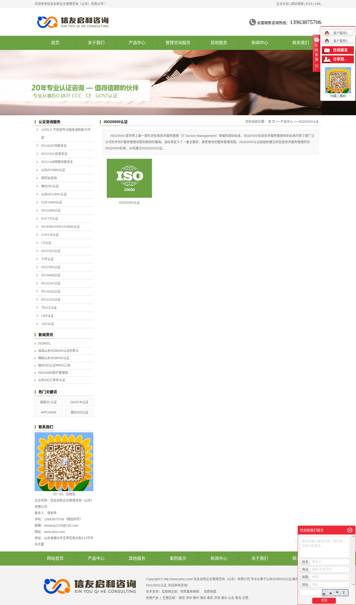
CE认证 (46, 243)
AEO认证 (47, 324)
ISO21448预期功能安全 (57, 162)
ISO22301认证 (50, 283)
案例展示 (178, 558)
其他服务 (219, 42)
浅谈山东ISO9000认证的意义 (58, 351)
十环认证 (47, 259)
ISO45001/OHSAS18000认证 (60, 227)
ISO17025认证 (50, 251)
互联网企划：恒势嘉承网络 (180, 592)
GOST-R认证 (50, 235)
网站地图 (297, 4)
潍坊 (203, 598)
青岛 (238, 598)
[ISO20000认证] (129, 178)
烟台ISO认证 (50, 186)
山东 (231, 598)
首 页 (271, 122)
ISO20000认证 (50, 275)
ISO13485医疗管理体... (54, 373)
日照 (245, 598)
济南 (217, 598)
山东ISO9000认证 (53, 170)
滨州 (189, 598)
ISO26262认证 (50, 291)
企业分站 (282, 4)
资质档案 (210, 592)
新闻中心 (259, 42)
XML (318, 4)
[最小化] (349, 530)
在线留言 (340, 50)
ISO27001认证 (50, 267)
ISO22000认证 (50, 210)
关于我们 (96, 42)
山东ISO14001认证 (54, 194)
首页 (55, 42)
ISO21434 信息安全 (54, 154)
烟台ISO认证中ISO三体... (55, 365)
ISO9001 (44, 343)
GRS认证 (47, 316)
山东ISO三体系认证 (51, 380)
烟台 (224, 598)
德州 (196, 598)
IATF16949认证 (51, 202)
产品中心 (137, 42)
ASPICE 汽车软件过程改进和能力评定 (65, 133)
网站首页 (55, 558)
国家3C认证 (48, 402)
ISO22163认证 (50, 299)
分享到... (340, 59)
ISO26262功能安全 (54, 146)
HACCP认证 (49, 218)
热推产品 (152, 598)
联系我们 (300, 42)
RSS (309, 4)
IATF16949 (48, 412)
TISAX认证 (49, 308)
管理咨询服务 (178, 42)
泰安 (210, 598)
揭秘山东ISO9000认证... (55, 358)
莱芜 (182, 598)
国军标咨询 (49, 178)
